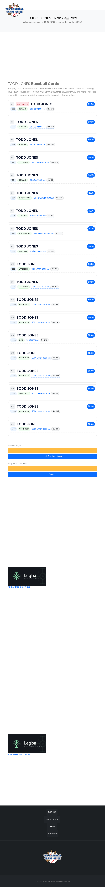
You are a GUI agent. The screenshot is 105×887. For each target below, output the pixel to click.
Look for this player (52, 456)
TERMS (52, 826)
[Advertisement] (52, 56)
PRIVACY (52, 833)
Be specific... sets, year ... (18, 463)
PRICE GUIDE (52, 819)
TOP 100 (52, 812)
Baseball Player (14, 446)
